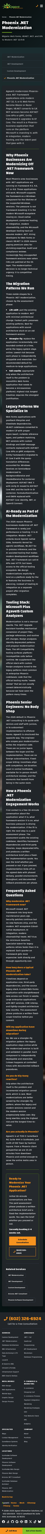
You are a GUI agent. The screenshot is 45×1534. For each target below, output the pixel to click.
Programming (29, 1345)
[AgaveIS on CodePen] (21, 1521)
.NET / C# (27, 1337)
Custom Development (16, 71)
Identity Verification (9, 1445)
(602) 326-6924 (21, 1251)
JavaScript (28, 1341)
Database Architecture (10, 1345)
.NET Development (15, 64)
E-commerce (29, 1388)
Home (4, 17)
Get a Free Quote (34, 1531)
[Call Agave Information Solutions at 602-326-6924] (37, 6)
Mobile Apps (6, 1393)
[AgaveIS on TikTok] (35, 1521)
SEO (25, 1412)
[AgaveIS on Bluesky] (39, 1521)
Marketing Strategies (32, 1408)
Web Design (6, 1385)
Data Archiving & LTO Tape (10, 1354)
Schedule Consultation (22, 1241)
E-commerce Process (32, 1396)
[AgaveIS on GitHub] (12, 1521)
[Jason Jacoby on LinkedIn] (26, 1521)
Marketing (28, 1404)
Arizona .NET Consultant (17, 1293)
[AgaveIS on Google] (17, 1521)
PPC (25, 1419)
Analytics (27, 1423)
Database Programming (33, 1357)
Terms (16, 1506)
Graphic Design (8, 1397)
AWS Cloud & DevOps (9, 1375)
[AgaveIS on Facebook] (3, 1521)
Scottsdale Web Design (10, 1469)
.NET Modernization (15, 57)
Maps (4, 1433)
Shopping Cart (29, 1392)
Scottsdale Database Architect (9, 1483)
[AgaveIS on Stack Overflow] (8, 1521)
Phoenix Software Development (20, 1300)
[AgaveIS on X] (30, 1521)
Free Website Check (31, 1416)
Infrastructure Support (10, 1371)
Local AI (5, 1360)
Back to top (7, 1497)
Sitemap (31, 1503)
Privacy (6, 1506)
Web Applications (8, 1389)
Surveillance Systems (10, 1441)
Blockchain (28, 1353)
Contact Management (10, 1437)
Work (22, 1503)
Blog (25, 1441)
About (26, 1433)
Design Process (8, 1401)
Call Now (13, 1531)
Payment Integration (32, 1400)
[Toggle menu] (41, 5)
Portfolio (27, 1437)
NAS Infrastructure (9, 1349)
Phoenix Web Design (10, 1473)
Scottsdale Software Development (9, 1457)
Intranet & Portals (9, 1368)
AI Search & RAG (8, 1364)
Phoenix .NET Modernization (7, 1490)
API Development (30, 1349)
